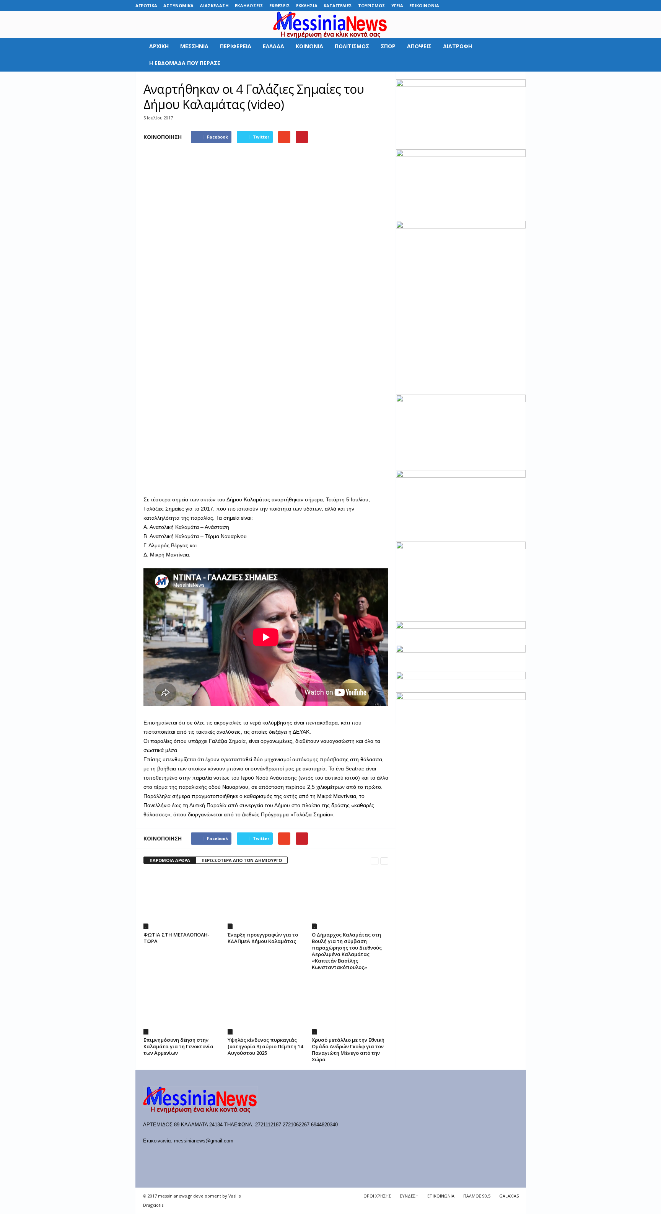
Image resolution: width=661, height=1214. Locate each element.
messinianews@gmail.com (203, 1141)
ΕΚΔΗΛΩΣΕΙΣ (249, 5)
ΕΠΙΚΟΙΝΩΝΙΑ (424, 5)
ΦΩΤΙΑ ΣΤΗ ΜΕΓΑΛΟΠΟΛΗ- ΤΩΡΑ (176, 938)
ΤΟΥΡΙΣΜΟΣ (371, 5)
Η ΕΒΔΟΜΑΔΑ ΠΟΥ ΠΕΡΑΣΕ (184, 63)
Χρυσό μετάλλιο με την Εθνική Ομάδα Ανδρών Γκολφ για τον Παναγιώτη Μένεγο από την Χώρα (348, 1049)
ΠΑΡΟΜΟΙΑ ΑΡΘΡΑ (170, 860)
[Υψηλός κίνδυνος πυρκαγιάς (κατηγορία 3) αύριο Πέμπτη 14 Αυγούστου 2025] (266, 1006)
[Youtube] (520, 5)
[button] (514, 54)
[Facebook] (461, 5)
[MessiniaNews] (330, 24)
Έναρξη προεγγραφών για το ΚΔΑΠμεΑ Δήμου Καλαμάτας (263, 938)
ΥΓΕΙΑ (397, 5)
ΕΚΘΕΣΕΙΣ (279, 5)
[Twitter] (508, 5)
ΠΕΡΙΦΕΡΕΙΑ (235, 46)
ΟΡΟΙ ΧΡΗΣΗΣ (377, 1196)
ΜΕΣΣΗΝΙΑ (194, 46)
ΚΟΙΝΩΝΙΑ (309, 46)
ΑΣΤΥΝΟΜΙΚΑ (178, 5)
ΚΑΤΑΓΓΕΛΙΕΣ (338, 5)
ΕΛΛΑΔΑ (273, 46)
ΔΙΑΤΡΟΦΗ (457, 46)
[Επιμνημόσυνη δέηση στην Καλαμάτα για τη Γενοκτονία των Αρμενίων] (181, 1006)
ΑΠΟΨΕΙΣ (419, 46)
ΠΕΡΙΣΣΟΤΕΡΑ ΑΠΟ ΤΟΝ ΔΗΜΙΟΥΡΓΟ (242, 860)
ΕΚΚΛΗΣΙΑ (306, 5)
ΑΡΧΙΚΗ (159, 46)
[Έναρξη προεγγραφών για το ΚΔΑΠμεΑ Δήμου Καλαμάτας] (266, 900)
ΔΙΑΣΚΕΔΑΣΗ (214, 5)
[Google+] (484, 5)
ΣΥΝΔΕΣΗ (409, 1196)
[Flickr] (472, 5)
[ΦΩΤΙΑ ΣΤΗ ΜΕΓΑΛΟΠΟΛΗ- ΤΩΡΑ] (181, 900)
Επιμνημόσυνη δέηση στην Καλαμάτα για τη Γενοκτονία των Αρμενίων (178, 1046)
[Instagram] (496, 5)
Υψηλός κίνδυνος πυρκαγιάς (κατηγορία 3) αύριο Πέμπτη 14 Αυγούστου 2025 (265, 1046)
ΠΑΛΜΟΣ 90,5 (476, 1196)
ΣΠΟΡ (388, 46)
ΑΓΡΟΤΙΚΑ (146, 5)
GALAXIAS (509, 1196)
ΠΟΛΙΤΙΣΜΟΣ (352, 46)
